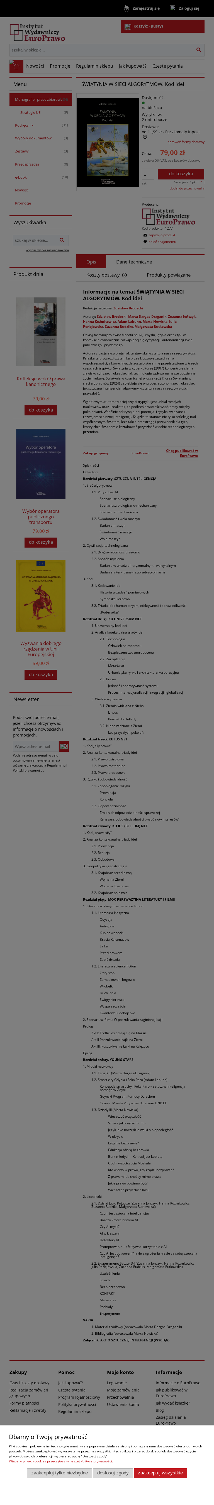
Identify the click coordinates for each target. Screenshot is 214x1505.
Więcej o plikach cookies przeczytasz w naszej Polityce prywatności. (61, 1461)
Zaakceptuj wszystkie (160, 1473)
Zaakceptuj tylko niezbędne (59, 1473)
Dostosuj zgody (113, 1473)
